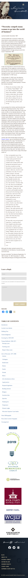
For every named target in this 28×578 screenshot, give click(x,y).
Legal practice (5, 382)
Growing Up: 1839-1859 (7, 338)
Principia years (6, 343)
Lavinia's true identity (6, 328)
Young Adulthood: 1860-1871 (8, 341)
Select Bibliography (6, 415)
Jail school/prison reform (8, 379)
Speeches (4, 398)
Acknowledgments (6, 334)
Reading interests (6, 388)
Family (4, 369)
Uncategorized (5, 422)
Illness (3, 375)
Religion (4, 392)
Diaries (4, 366)
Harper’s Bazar (5, 139)
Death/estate (5, 362)
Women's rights (6, 408)
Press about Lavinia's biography (9, 418)
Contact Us (13, 428)
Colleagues (5, 359)
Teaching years (6, 346)
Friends (4, 372)
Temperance (5, 405)
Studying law (5, 401)
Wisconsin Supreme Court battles (10, 411)
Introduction (4, 325)
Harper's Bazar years (7, 350)
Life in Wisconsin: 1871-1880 (8, 354)
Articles (4, 356)
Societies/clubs (6, 395)
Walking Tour (4, 331)
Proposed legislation (7, 385)
